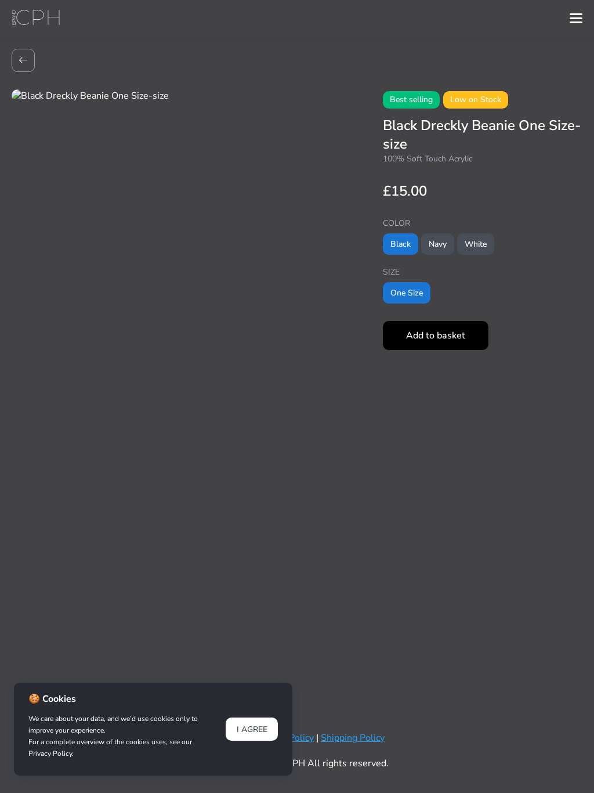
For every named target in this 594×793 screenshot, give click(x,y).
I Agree (252, 729)
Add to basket (435, 335)
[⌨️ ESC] (23, 60)
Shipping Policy (353, 737)
